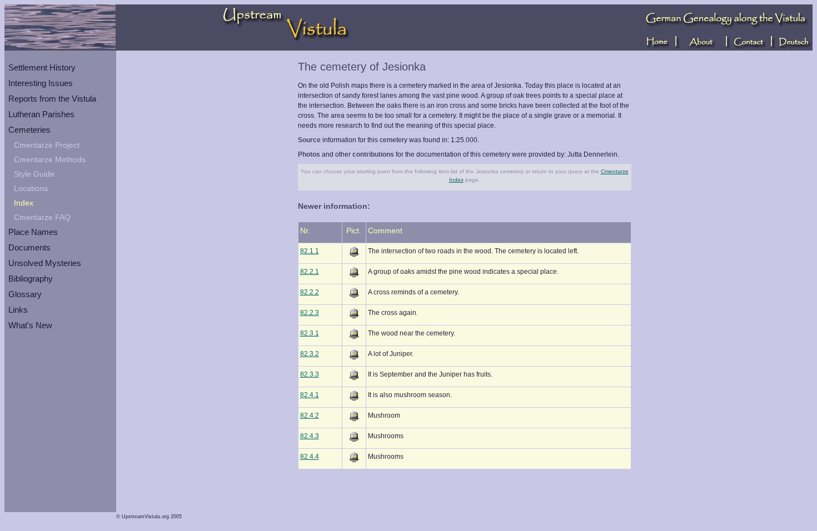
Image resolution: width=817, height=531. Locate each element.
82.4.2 (309, 415)
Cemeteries (29, 129)
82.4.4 (309, 456)
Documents (29, 247)
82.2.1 (309, 271)
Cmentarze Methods (50, 159)
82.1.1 (309, 251)
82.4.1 (309, 395)
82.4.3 (309, 436)
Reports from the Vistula (52, 98)
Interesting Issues (40, 83)
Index (23, 202)
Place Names (33, 232)
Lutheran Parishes (41, 114)
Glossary (25, 294)
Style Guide (34, 173)
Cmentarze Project (46, 145)
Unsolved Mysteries (44, 263)
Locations (31, 188)
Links (18, 309)
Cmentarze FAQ (42, 217)
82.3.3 (309, 374)
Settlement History (42, 67)
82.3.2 (309, 354)
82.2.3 (309, 313)
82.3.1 (309, 333)
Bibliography (30, 278)
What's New (30, 325)
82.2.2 (309, 292)
